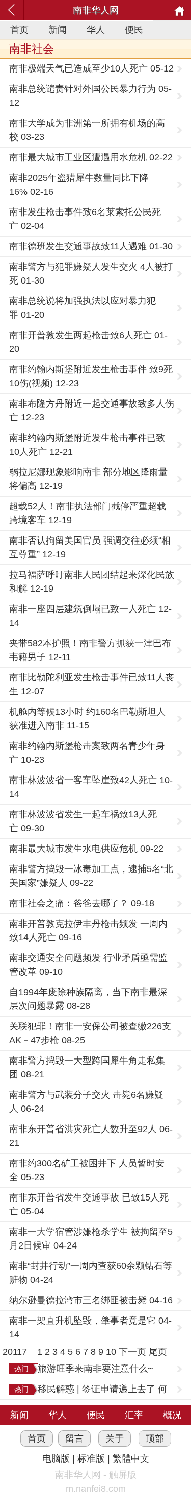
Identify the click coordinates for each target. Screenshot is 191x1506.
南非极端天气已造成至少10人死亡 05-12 (91, 68)
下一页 (132, 1352)
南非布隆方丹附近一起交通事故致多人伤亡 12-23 (91, 410)
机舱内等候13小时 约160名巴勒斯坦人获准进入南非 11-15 (87, 719)
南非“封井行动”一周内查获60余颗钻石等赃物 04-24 (90, 1273)
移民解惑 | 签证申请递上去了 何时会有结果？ (102, 1390)
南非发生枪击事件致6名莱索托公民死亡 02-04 (85, 219)
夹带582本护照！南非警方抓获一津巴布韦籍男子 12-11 (90, 650)
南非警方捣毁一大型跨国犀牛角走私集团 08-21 (87, 1067)
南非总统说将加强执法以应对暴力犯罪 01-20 (82, 308)
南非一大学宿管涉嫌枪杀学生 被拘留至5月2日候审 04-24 (91, 1239)
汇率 (134, 1415)
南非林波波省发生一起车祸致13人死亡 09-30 (83, 821)
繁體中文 (131, 1458)
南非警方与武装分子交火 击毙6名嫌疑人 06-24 (86, 1102)
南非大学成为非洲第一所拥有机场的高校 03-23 (87, 130)
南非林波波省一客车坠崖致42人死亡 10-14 (91, 787)
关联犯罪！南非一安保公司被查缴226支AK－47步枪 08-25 (90, 1033)
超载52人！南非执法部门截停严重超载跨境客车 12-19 (87, 513)
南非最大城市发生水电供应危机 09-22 (86, 848)
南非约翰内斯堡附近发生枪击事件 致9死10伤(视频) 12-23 (91, 376)
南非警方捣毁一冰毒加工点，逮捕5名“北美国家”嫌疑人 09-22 (91, 876)
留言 (74, 1438)
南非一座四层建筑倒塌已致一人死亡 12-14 (90, 616)
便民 (134, 30)
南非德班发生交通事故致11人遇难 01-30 (91, 246)
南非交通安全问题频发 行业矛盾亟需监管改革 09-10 (88, 965)
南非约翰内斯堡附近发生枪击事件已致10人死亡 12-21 (87, 445)
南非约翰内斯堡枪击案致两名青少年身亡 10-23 (87, 753)
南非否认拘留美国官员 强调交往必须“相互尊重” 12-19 (90, 547)
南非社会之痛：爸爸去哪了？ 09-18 (81, 903)
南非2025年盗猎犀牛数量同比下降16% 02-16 (79, 185)
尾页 (158, 1352)
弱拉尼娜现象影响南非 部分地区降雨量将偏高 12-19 (88, 479)
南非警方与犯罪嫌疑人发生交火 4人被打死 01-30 (91, 274)
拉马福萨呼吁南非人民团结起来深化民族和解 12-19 (91, 582)
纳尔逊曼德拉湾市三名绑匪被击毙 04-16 (91, 1300)
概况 (172, 1415)
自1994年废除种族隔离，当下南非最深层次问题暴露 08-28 (88, 999)
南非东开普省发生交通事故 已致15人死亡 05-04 (89, 1204)
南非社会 (31, 48)
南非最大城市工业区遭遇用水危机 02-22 (91, 157)
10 (111, 1352)
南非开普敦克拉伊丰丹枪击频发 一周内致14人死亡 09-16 (88, 931)
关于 (114, 1438)
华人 (96, 30)
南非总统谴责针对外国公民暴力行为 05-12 (90, 96)
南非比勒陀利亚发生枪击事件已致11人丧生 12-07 (91, 684)
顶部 (155, 1438)
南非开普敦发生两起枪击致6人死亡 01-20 (88, 342)
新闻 (57, 30)
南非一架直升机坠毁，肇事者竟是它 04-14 (90, 1327)
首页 (19, 30)
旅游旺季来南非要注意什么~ (95, 1368)
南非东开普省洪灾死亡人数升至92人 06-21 (91, 1136)
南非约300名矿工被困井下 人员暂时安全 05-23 (87, 1170)
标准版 (91, 1458)
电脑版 (56, 1458)
